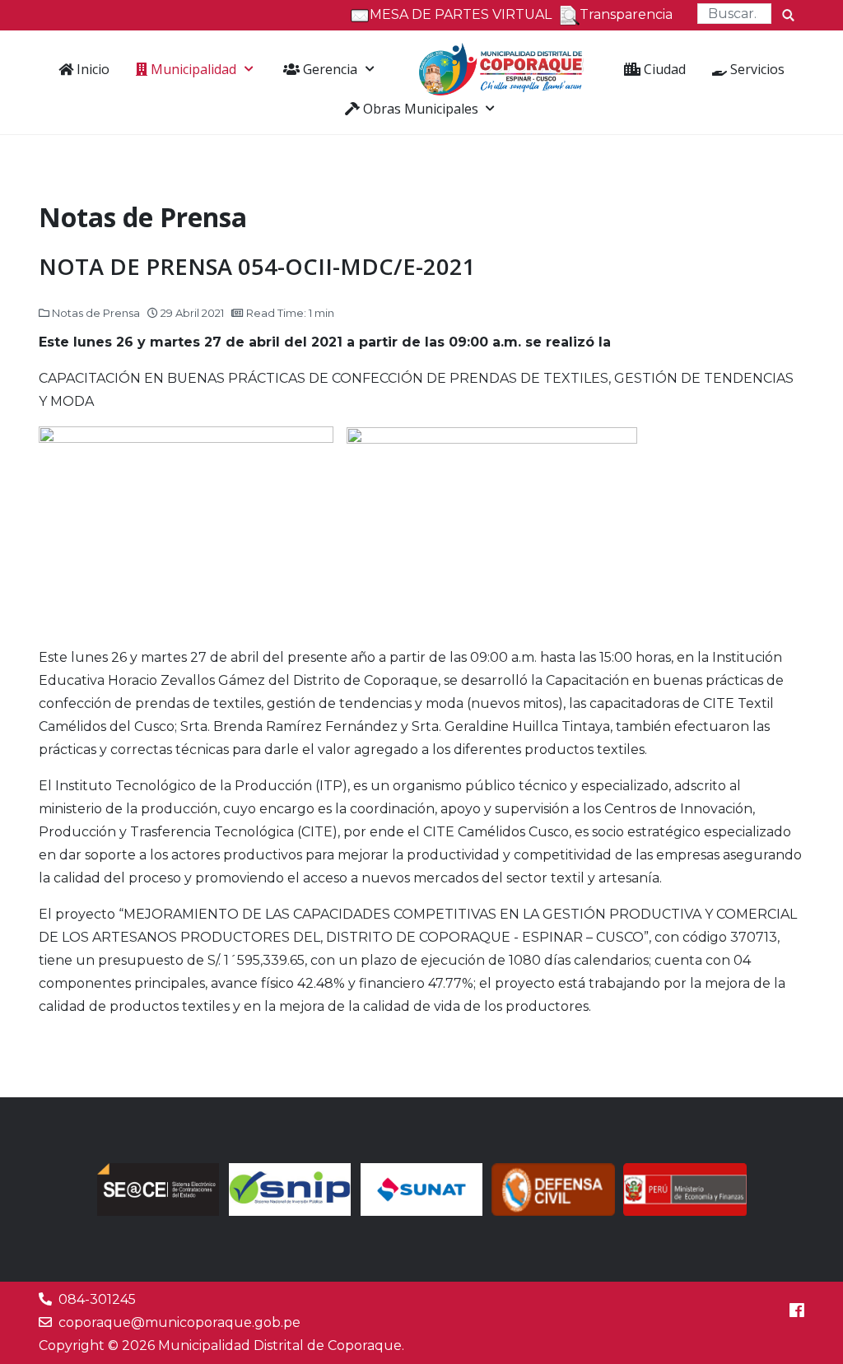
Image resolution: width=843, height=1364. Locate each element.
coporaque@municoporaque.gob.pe (179, 1322)
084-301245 (97, 1299)
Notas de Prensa (96, 312)
